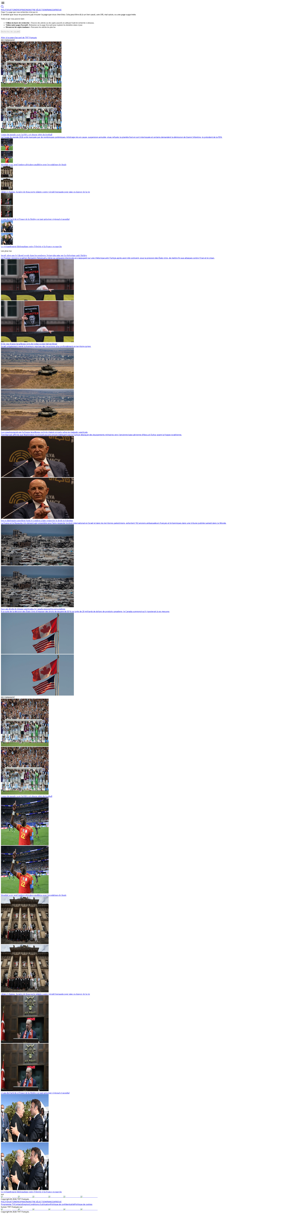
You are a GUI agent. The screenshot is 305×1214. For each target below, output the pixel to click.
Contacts (18, 1204)
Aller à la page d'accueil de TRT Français (19, 37)
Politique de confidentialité (62, 1204)
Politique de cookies (83, 1204)
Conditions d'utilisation (39, 1204)
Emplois (25, 1204)
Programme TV (7, 1204)
